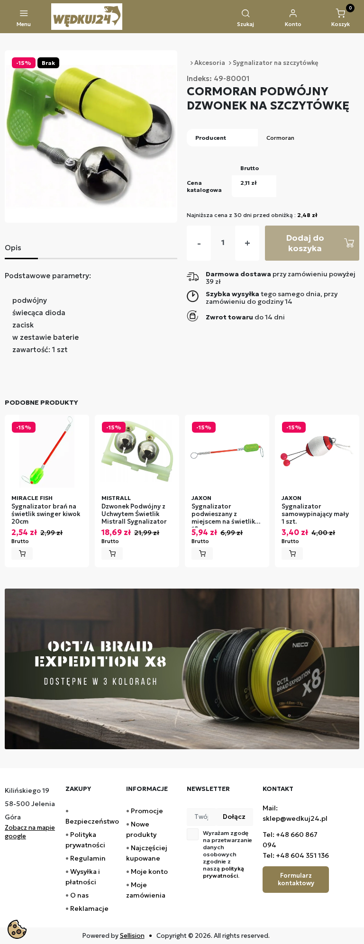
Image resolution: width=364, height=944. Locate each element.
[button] (245, 18)
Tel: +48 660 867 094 (290, 839)
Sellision (132, 935)
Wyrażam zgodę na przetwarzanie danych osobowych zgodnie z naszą (227, 854)
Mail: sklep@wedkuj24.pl (295, 813)
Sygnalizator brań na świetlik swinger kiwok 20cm (45, 514)
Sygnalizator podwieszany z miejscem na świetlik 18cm (223, 515)
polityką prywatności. (223, 872)
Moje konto (149, 871)
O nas (79, 895)
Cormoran (280, 137)
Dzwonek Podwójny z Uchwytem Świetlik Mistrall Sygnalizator (134, 514)
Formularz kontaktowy (296, 879)
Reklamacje (89, 908)
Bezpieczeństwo (92, 821)
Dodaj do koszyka (305, 243)
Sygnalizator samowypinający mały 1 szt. (315, 514)
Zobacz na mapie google (30, 832)
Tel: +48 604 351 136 (296, 855)
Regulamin (88, 858)
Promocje (147, 811)
